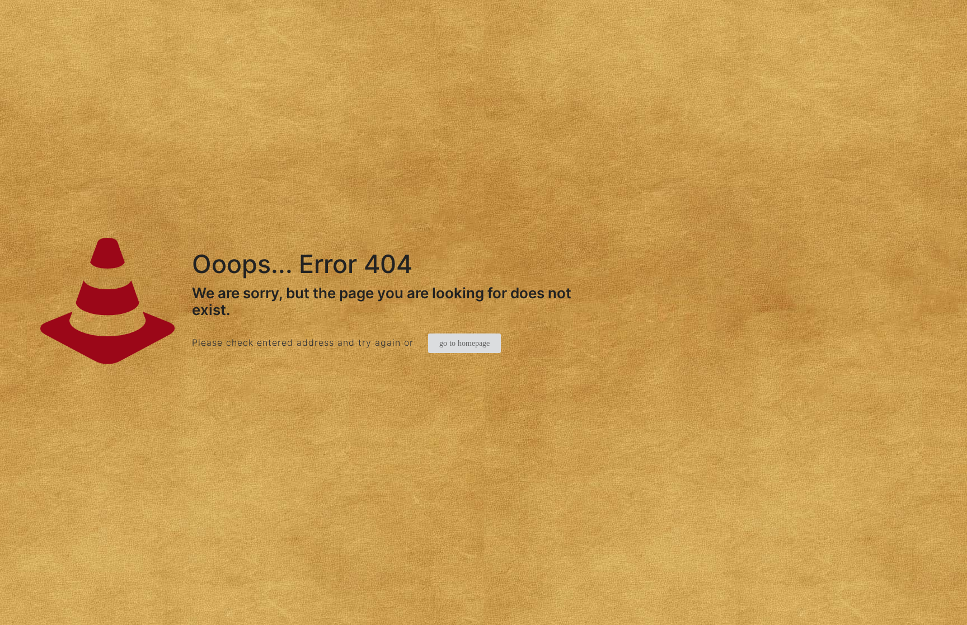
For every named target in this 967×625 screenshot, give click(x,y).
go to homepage (464, 343)
